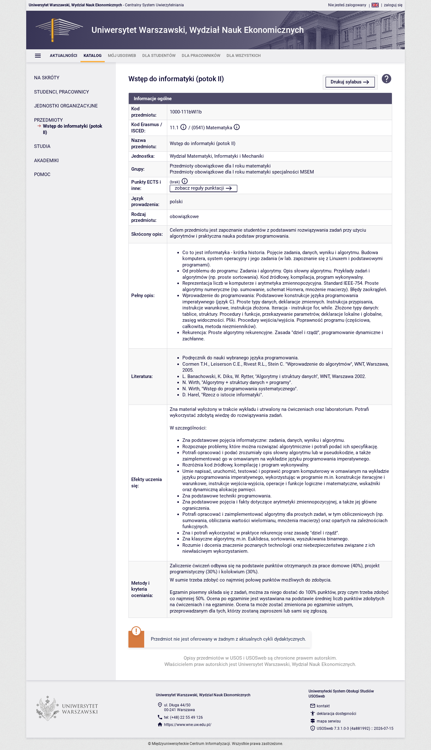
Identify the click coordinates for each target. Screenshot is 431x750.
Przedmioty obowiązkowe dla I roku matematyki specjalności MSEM (242, 172)
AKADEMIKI (46, 160)
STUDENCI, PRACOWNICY (61, 92)
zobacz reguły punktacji (199, 188)
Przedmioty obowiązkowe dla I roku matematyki (220, 166)
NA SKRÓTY (46, 78)
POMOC (42, 174)
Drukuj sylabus (346, 82)
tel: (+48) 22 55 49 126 (183, 717)
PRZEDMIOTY (48, 120)
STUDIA (42, 146)
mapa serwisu (329, 721)
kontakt (323, 706)
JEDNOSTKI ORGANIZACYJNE (66, 106)
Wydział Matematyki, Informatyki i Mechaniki (217, 156)
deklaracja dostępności (336, 713)
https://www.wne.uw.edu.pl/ (187, 725)
